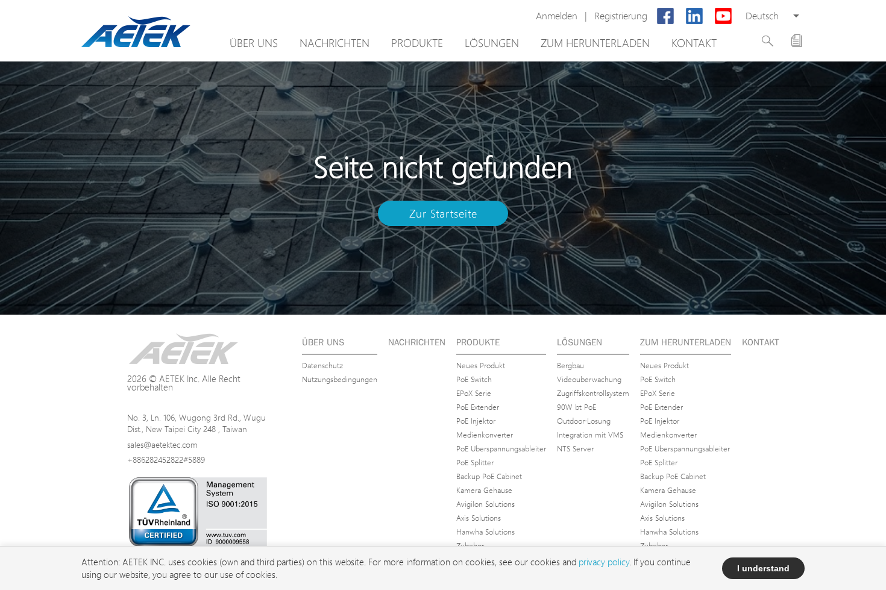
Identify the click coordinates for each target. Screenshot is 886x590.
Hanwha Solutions (485, 531)
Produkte (417, 42)
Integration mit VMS (590, 434)
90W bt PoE (576, 407)
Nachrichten (334, 42)
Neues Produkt (480, 365)
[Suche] (767, 41)
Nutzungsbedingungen (339, 379)
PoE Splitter (475, 462)
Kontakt (694, 42)
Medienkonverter (484, 434)
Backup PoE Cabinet (489, 476)
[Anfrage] (796, 40)
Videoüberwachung (589, 379)
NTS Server (575, 448)
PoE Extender (477, 407)
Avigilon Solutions (485, 504)
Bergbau (570, 365)
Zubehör (470, 545)
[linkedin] (694, 16)
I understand (763, 568)
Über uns (254, 42)
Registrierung (620, 15)
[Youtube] (723, 16)
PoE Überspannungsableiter (501, 448)
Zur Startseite (443, 213)
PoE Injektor (475, 420)
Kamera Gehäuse (484, 490)
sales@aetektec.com (162, 444)
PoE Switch (474, 379)
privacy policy (604, 562)
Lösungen (492, 42)
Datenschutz (322, 365)
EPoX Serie (473, 393)
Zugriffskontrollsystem (593, 393)
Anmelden (556, 15)
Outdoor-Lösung (584, 420)
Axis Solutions (478, 518)
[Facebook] (665, 16)
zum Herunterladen (595, 42)
